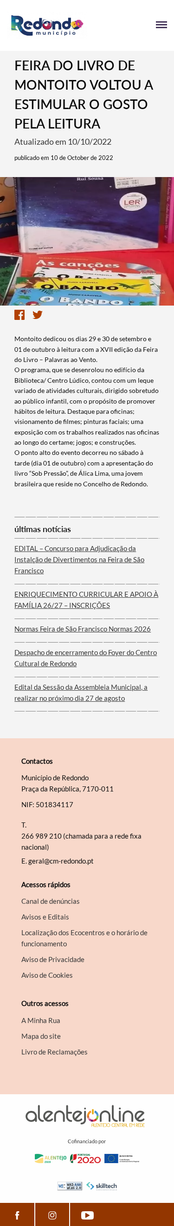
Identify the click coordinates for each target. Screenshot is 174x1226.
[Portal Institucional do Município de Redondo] (47, 25)
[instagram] (52, 1214)
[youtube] (87, 1214)
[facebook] (17, 1214)
